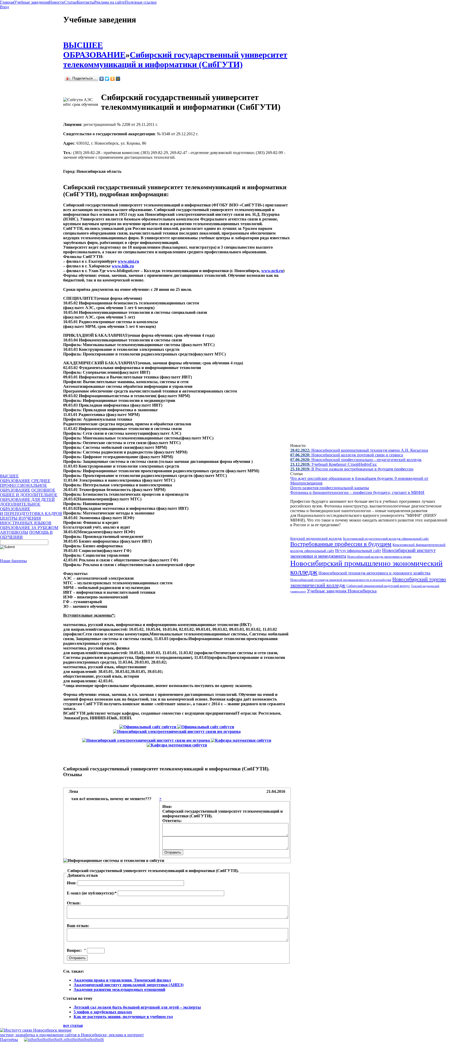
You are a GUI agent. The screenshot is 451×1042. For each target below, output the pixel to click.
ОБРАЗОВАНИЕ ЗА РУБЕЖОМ (29, 527)
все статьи (73, 1025)
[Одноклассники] (112, 78)
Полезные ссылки (141, 2)
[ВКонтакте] (101, 78)
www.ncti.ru (272, 270)
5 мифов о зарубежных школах (103, 1012)
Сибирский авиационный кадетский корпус (378, 586)
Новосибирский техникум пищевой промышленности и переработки (340, 580)
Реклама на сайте (109, 2)
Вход (4, 7)
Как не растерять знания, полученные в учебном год (123, 1016)
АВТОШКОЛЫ (14, 532)
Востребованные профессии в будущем (340, 544)
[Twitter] (107, 78)
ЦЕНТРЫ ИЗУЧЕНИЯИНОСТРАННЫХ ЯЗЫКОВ (25, 520)
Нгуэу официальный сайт (358, 550)
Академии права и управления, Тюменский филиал (122, 980)
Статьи (70, 2)
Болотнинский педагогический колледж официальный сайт (386, 539)
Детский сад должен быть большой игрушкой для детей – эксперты (137, 1007)
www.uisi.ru (128, 261)
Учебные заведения (31, 2)
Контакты (85, 2)
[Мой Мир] (118, 78)
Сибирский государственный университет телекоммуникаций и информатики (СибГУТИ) (175, 59)
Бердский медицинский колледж (316, 538)
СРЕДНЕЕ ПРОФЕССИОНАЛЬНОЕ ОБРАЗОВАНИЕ (25, 485)
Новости (56, 2)
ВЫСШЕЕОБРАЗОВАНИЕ (15, 478)
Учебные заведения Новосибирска (342, 590)
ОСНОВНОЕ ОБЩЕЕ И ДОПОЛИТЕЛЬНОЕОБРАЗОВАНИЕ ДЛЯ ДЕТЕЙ (28, 495)
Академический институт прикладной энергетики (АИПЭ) (128, 985)
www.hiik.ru (123, 266)
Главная (7, 2)
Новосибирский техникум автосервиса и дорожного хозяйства (374, 573)
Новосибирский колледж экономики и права (379, 557)
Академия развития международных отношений (119, 989)
